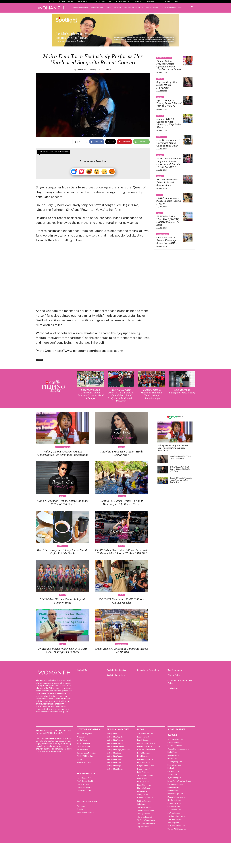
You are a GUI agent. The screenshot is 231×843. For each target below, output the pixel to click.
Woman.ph (81, 70)
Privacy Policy (174, 675)
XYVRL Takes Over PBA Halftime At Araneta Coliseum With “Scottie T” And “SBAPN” (169, 162)
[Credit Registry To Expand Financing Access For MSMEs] (187, 237)
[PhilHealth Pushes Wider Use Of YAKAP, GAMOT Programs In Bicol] (187, 216)
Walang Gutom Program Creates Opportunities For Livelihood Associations (168, 65)
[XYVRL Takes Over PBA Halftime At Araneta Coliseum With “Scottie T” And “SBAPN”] (187, 158)
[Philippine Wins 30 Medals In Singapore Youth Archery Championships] (151, 379)
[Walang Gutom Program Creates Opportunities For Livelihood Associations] (187, 60)
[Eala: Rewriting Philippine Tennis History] (182, 379)
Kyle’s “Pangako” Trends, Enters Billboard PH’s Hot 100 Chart (169, 103)
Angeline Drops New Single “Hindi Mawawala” (167, 85)
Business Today (162, 234)
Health (159, 195)
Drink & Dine (161, 137)
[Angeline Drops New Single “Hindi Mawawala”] (187, 82)
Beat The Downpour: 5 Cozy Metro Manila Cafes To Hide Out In (168, 143)
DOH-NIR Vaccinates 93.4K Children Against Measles (168, 201)
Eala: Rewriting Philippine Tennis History (182, 391)
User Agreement (175, 670)
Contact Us (82, 670)
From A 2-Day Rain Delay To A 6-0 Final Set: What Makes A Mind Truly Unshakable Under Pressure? (121, 395)
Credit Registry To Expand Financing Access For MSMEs (166, 240)
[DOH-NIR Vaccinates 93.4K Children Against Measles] (187, 197)
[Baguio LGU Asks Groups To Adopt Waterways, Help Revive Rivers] (187, 118)
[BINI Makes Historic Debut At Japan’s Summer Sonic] (187, 179)
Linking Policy (174, 688)
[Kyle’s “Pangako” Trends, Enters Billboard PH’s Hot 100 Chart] (187, 100)
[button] (192, 7)
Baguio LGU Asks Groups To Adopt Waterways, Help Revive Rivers (168, 123)
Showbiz (39, 360)
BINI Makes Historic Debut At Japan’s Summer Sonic (166, 182)
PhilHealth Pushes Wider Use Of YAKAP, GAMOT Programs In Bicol (167, 220)
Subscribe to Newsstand (148, 670)
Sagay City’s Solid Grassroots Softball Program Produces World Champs (90, 394)
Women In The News (164, 57)
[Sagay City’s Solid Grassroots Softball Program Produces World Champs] (90, 379)
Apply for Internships (116, 675)
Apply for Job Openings (117, 670)
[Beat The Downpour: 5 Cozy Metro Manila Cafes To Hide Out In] (187, 140)
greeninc (160, 115)
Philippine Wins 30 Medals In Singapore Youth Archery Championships (151, 394)
